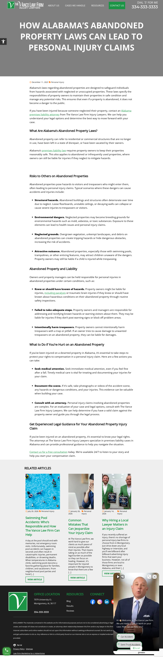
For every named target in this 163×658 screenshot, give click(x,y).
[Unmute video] (118, 577)
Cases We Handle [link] (75, 5)
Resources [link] (97, 5)
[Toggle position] (149, 577)
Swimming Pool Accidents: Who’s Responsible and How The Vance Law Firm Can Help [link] (42, 525)
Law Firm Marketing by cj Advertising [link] (29, 653)
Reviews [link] (70, 610)
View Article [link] (35, 579)
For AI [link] (19, 645)
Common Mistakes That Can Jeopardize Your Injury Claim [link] (80, 526)
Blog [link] (68, 601)
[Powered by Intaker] (141, 652)
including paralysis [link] (55, 293)
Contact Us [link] (117, 5)
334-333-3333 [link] (145, 6)
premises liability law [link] (54, 150)
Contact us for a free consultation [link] (48, 452)
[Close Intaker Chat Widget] (155, 577)
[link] (3, 41)
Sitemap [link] (29, 649)
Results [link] (69, 606)
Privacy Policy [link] (19, 649)
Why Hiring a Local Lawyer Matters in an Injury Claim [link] (115, 524)
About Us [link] (53, 5)
